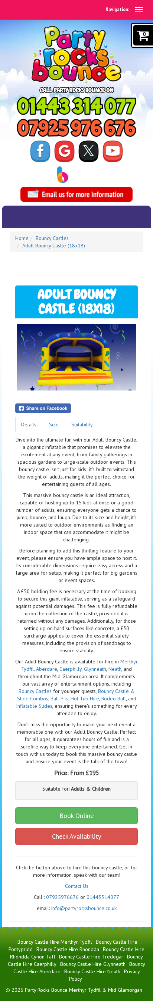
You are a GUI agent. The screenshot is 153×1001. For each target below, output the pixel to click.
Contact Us (76, 886)
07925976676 (62, 897)
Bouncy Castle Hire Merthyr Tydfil (54, 942)
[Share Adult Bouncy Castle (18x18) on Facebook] (76, 408)
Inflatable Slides (34, 706)
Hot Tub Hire (85, 698)
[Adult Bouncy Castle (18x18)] (76, 357)
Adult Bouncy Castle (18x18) (53, 245)
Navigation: (117, 9)
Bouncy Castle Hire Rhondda (67, 949)
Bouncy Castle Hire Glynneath (93, 964)
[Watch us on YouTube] (112, 151)
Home (22, 238)
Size (54, 424)
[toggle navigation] (139, 9)
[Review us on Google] (64, 151)
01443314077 (103, 897)
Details (28, 424)
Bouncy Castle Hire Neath (92, 971)
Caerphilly (70, 669)
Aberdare (46, 669)
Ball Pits (59, 698)
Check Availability (76, 836)
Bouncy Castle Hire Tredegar (91, 956)
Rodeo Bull (113, 698)
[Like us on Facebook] (40, 151)
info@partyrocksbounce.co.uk (84, 908)
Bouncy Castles (52, 238)
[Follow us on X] (88, 151)
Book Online (76, 815)
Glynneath (95, 669)
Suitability (82, 424)
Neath (114, 669)
